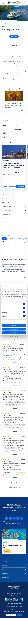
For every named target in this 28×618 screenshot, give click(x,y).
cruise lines (5, 23)
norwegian (11, 23)
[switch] (24, 308)
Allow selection (14, 329)
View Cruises (14, 36)
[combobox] (21, 340)
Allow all (14, 325)
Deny (14, 332)
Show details (21, 322)
